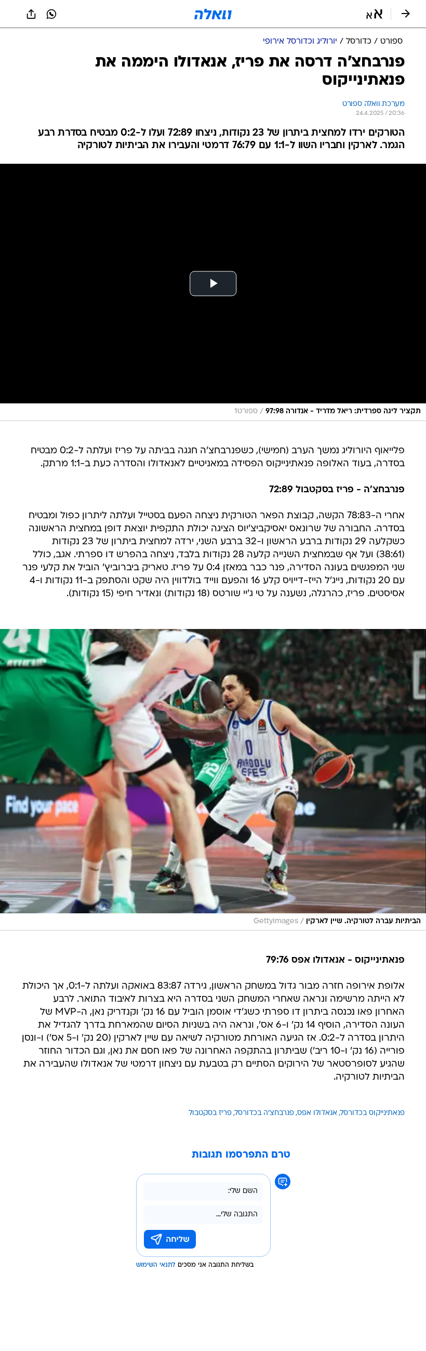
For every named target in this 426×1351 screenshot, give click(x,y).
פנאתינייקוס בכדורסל (372, 1113)
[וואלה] (213, 14)
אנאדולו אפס (317, 1113)
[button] (374, 14)
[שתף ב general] (31, 14)
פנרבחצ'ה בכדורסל (264, 1113)
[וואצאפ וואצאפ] (51, 14)
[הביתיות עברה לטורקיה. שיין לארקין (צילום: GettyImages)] (213, 780)
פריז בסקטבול (210, 1113)
